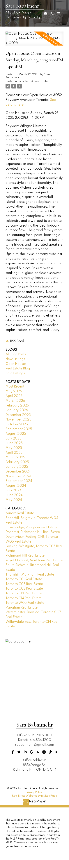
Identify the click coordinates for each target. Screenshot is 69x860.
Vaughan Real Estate (22, 607)
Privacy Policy (34, 792)
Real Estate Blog (18, 368)
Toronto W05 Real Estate (25, 602)
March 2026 (15, 400)
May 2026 (14, 391)
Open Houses (16, 364)
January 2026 (17, 410)
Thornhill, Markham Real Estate (30, 574)
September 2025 (19, 429)
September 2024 (19, 481)
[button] (12, 752)
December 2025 (18, 415)
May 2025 (14, 448)
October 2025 (17, 424)
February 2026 (17, 405)
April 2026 (14, 396)
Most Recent (15, 386)
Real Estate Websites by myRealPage (34, 796)
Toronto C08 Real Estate (24, 588)
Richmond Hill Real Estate (25, 555)
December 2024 (18, 471)
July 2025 (14, 438)
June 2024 (14, 495)
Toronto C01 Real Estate (24, 579)
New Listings (15, 359)
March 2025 (15, 457)
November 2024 (18, 476)
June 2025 (14, 443)
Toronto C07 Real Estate (24, 584)
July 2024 (14, 490)
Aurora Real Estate (20, 513)
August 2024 (16, 485)
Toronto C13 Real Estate (24, 593)
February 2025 (17, 462)
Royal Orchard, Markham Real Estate (34, 560)
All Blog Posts (16, 354)
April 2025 (14, 452)
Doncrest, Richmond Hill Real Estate (33, 532)
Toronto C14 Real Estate (32, 81)
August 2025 (16, 433)
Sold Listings (15, 373)
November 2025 (18, 419)
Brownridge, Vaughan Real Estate (31, 527)
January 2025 (17, 466)
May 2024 (14, 500)
